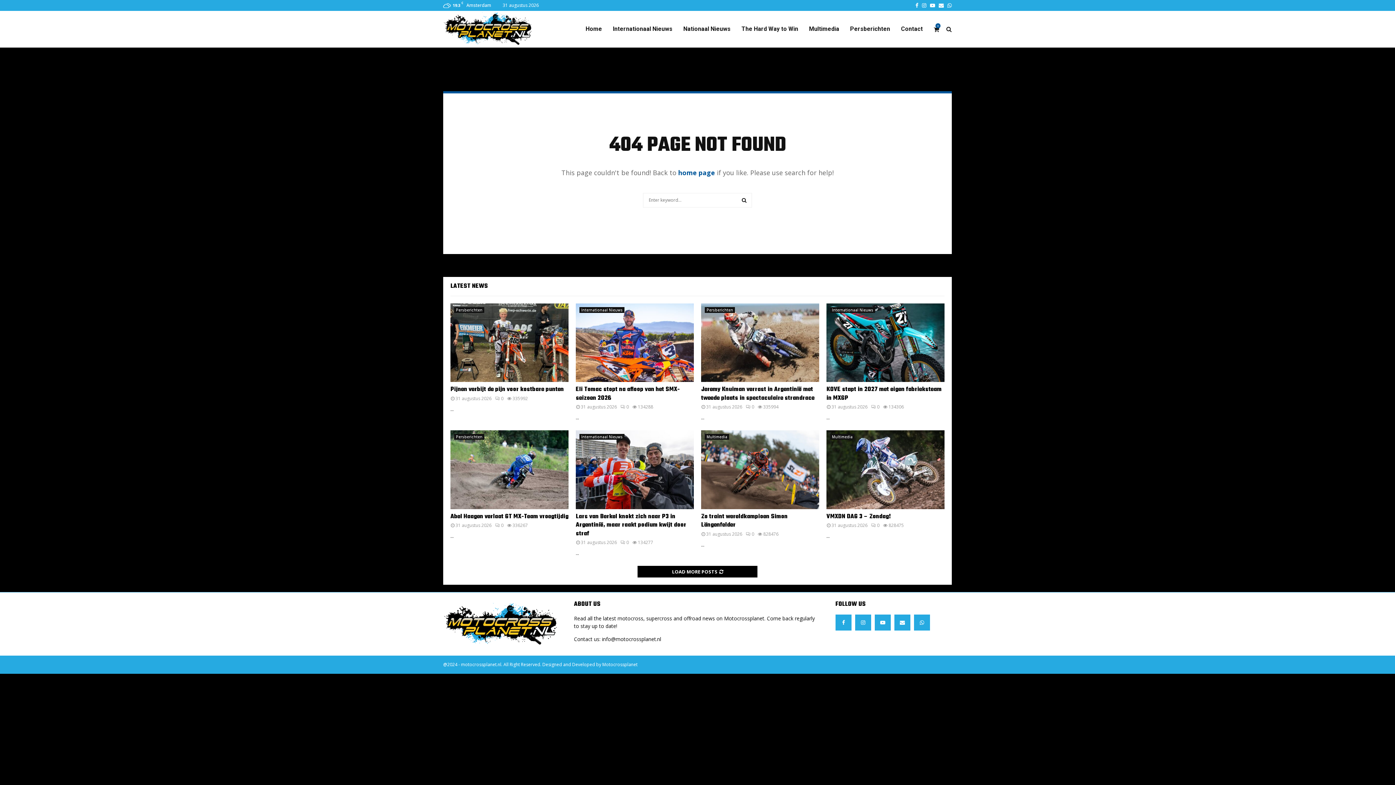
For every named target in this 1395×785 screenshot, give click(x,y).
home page (696, 172)
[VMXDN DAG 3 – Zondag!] (885, 469)
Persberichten (870, 28)
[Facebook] (844, 623)
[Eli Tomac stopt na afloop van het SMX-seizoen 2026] (635, 342)
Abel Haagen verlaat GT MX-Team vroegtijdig (509, 517)
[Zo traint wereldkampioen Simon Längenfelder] (760, 469)
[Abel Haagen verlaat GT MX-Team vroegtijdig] (509, 469)
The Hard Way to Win (769, 28)
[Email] (902, 623)
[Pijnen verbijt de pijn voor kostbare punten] (509, 342)
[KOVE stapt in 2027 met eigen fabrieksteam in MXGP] (885, 342)
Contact (912, 28)
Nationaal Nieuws (707, 28)
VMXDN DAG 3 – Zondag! (858, 517)
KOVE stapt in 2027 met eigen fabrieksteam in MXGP (884, 394)
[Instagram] (863, 623)
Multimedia (824, 28)
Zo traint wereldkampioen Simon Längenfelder (744, 521)
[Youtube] (883, 623)
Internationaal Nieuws (642, 28)
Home (594, 28)
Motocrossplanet (620, 664)
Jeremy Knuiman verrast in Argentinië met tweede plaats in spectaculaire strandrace (757, 394)
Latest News (469, 286)
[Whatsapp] (922, 623)
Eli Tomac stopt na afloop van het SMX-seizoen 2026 (628, 394)
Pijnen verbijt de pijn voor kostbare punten (507, 389)
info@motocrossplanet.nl (631, 639)
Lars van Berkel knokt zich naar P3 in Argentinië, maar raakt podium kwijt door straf (631, 525)
